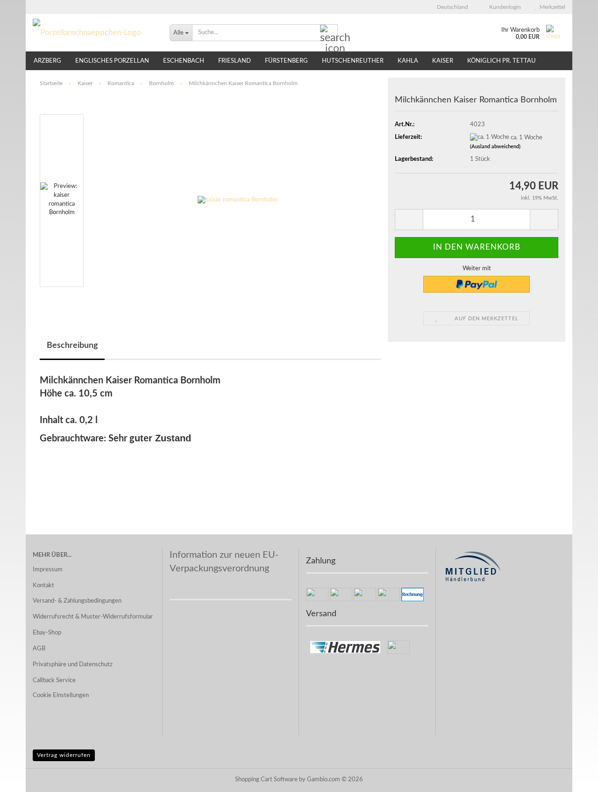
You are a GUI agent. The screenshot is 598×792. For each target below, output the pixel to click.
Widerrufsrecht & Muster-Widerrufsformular (93, 617)
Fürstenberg (286, 61)
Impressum (48, 570)
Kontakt (43, 586)
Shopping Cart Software (266, 780)
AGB (39, 649)
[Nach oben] (572, 778)
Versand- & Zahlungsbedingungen (77, 601)
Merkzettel (551, 7)
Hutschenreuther (353, 61)
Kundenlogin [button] (503, 7)
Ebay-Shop (47, 633)
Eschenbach (183, 61)
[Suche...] (329, 33)
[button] (449, 7)
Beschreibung (72, 345)
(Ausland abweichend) (495, 146)
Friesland (234, 61)
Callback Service (54, 680)
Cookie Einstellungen (61, 695)
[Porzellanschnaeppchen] (94, 32)
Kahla (408, 61)
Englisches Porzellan (112, 61)
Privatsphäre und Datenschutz (73, 665)
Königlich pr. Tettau (501, 61)
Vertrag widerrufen (64, 755)
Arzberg (47, 61)
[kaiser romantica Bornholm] (237, 200)
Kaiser (442, 61)
